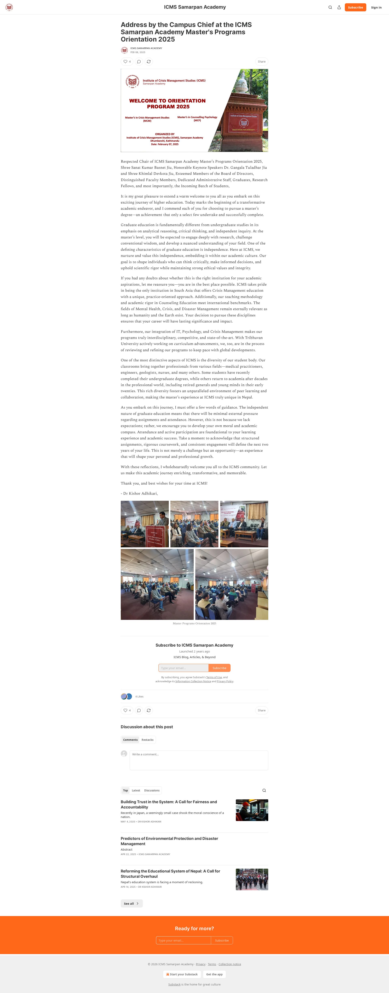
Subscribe (355, 7)
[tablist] (138, 740)
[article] (194, 814)
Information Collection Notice (193, 681)
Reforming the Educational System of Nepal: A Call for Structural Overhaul (170, 874)
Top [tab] (125, 790)
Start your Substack (184, 974)
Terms (212, 964)
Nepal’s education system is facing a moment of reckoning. (162, 882)
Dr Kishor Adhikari (149, 821)
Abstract (126, 849)
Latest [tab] (136, 790)
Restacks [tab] (147, 740)
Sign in (376, 7)
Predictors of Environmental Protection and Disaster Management (169, 841)
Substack (174, 984)
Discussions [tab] (151, 790)
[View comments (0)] (139, 62)
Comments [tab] (130, 740)
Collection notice (230, 964)
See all (129, 903)
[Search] (330, 7)
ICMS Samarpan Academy (146, 48)
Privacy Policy (225, 681)
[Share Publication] (339, 7)
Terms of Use (214, 677)
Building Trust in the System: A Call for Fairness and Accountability (169, 804)
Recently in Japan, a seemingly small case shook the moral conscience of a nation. (172, 815)
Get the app (214, 974)
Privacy (200, 964)
